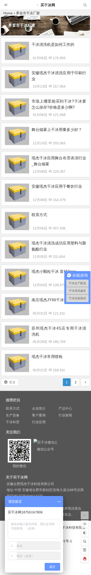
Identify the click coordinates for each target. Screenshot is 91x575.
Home (8, 13)
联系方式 (39, 215)
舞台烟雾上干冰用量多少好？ (57, 130)
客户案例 (39, 415)
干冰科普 (12, 422)
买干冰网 (48, 5)
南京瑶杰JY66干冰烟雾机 (53, 300)
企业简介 (39, 408)
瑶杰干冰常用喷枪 (47, 357)
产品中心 (65, 408)
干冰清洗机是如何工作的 (53, 44)
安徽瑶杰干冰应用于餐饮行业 (57, 186)
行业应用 (39, 422)
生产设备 (12, 415)
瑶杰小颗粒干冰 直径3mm (54, 271)
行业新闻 (65, 415)
